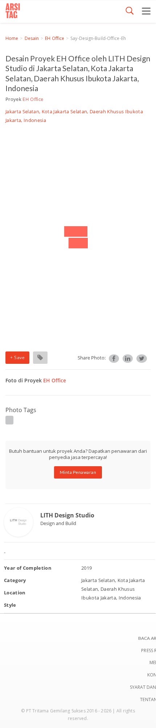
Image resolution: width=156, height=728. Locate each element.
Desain (32, 38)
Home (11, 38)
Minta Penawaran (78, 472)
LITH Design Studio (67, 515)
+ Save (17, 357)
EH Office (54, 38)
